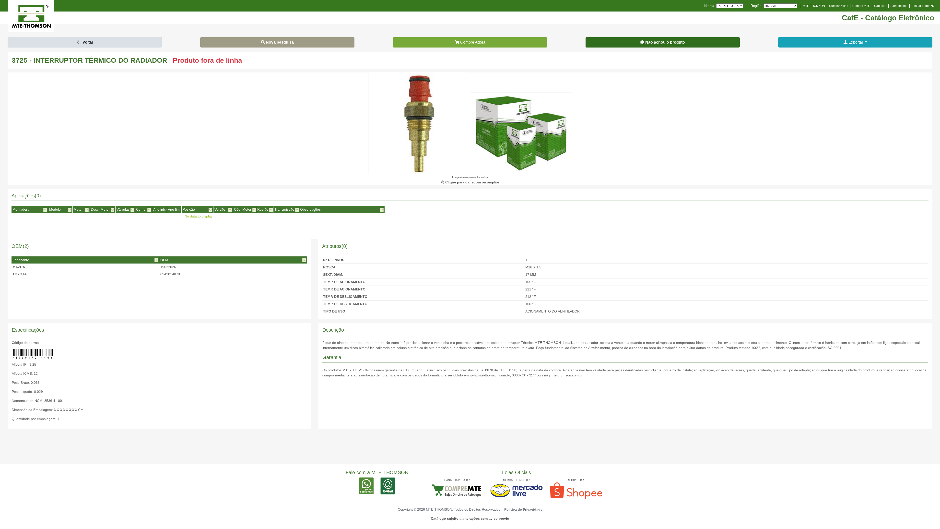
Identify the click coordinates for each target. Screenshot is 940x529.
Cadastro (880, 6)
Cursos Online (838, 6)
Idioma (709, 6)
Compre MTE (861, 6)
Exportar (855, 42)
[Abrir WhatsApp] (927, 516)
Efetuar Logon (921, 6)
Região (756, 6)
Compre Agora (472, 42)
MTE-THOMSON (814, 6)
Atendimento (899, 6)
